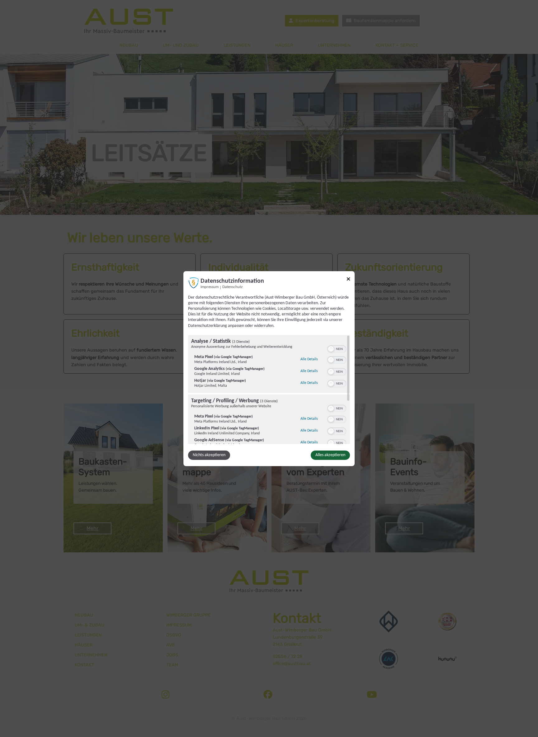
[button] (331, 349)
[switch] (337, 348)
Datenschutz (232, 287)
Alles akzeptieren (330, 455)
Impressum (210, 287)
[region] (269, 389)
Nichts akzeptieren (209, 455)
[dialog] (269, 368)
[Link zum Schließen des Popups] (348, 279)
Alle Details (309, 359)
